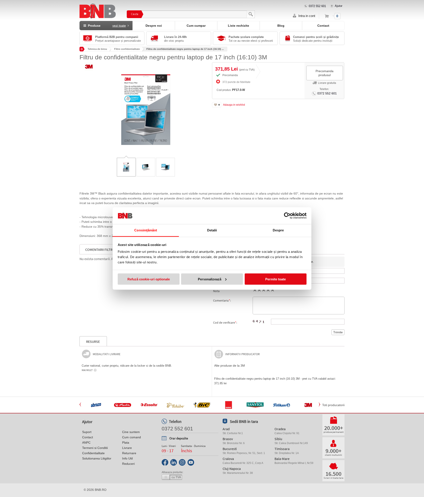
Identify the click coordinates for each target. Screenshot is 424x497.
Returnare (129, 453)
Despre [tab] (278, 230)
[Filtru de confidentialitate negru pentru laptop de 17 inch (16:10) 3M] (146, 106)
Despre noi (154, 25)
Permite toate (275, 279)
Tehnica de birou (97, 49)
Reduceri (128, 463)
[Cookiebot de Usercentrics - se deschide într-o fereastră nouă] (287, 215)
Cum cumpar (196, 25)
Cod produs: (231, 90)
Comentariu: (222, 300)
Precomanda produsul (324, 73)
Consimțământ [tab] (145, 230)
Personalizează (209, 279)
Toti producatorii (333, 405)
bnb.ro (100, 489)
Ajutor (338, 6)
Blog (280, 25)
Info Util (127, 458)
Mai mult (87, 370)
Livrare (127, 448)
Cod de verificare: (225, 322)
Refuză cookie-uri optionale (148, 279)
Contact (323, 25)
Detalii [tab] (212, 230)
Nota (216, 291)
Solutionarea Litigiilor (96, 458)
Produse (106, 25)
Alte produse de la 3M (229, 365)
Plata (125, 442)
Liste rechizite (238, 25)
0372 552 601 (317, 6)
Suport (86, 432)
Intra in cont (306, 16)
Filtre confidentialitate (127, 49)
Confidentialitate (93, 453)
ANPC (86, 442)
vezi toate (119, 25)
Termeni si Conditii (95, 448)
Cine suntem (131, 432)
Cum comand (131, 437)
